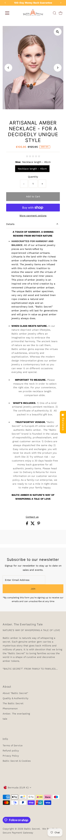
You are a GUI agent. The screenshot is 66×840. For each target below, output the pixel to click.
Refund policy (11, 750)
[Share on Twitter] (33, 524)
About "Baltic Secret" (15, 693)
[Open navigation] (7, 13)
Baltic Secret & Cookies (17, 760)
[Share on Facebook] (27, 524)
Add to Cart (33, 196)
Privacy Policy (11, 755)
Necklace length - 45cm (32, 168)
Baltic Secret (32, 828)
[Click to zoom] (58, 32)
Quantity (33, 176)
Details (10, 224)
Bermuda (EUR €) (18, 787)
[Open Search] (54, 13)
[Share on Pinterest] (38, 524)
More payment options (33, 215)
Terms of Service (13, 745)
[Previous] (8, 68)
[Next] (58, 68)
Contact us (32, 517)
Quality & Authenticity (15, 698)
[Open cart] (60, 13)
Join (33, 588)
